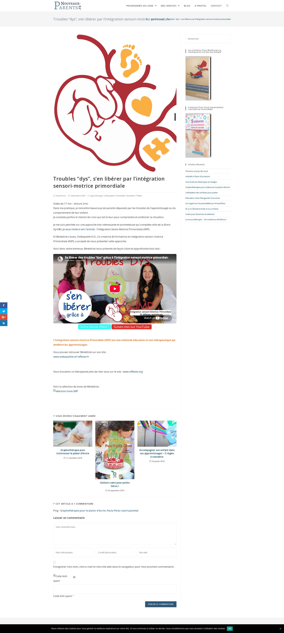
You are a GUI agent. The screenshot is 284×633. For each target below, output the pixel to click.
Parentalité (120, 195)
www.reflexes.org (133, 371)
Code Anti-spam (62, 596)
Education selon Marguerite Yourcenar (202, 198)
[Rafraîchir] (74, 576)
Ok (229, 628)
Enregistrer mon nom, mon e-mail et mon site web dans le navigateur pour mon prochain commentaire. (113, 566)
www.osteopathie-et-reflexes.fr (71, 356)
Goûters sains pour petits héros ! (115, 484)
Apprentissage (96, 195)
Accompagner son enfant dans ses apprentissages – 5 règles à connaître (157, 453)
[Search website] (227, 5)
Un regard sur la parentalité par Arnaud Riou (205, 203)
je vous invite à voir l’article (78, 229)
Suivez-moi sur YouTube (131, 327)
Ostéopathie (109, 195)
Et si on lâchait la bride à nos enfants (201, 208)
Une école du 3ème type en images (201, 182)
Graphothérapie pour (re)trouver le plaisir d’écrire (73, 451)
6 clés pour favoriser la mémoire (199, 214)
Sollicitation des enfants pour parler (201, 192)
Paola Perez (61, 195)
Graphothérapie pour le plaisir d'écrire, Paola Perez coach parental (99, 510)
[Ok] (280, 628)
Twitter (139, 195)
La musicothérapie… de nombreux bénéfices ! (206, 219)
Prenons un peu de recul (196, 171)
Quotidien (130, 195)
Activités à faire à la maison (197, 176)
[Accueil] (147, 19)
